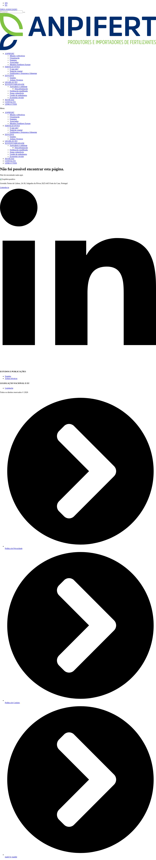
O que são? (14, 69)
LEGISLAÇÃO (11, 82)
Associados (14, 62)
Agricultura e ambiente (18, 87)
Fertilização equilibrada (19, 91)
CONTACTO (10, 102)
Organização (15, 58)
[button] (78, 108)
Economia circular (17, 98)
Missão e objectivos (17, 56)
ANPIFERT (9, 54)
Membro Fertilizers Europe (20, 65)
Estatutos (13, 60)
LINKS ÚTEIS (11, 104)
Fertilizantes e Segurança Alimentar (23, 73)
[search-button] (24, 12)
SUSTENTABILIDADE (14, 84)
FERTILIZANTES (12, 67)
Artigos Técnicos (16, 80)
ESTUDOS (9, 76)
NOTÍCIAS (9, 100)
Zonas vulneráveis (17, 93)
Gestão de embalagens (18, 95)
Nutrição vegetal (16, 71)
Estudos (13, 78)
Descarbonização (21, 89)
